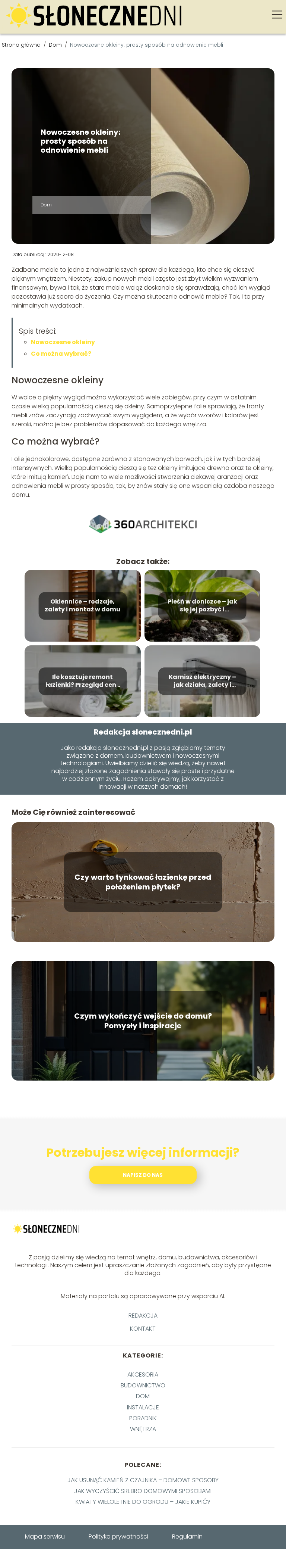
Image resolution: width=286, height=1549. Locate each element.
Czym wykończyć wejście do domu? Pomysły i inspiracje (143, 1021)
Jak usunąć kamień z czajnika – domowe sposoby (143, 1480)
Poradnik (143, 1418)
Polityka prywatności (118, 1536)
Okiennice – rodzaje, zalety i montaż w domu (82, 606)
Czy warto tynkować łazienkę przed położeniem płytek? (142, 882)
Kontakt (143, 1329)
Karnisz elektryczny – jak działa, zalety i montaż (202, 681)
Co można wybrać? (61, 353)
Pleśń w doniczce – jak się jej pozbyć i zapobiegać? (202, 606)
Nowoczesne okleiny (63, 342)
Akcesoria (142, 1374)
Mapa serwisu (45, 1536)
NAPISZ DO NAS (143, 1175)
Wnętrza (143, 1429)
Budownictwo (143, 1385)
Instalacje (143, 1407)
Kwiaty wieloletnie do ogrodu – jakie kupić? (143, 1501)
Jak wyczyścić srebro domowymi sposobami (143, 1491)
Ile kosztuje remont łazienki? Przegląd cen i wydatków (82, 681)
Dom (56, 45)
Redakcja (143, 1316)
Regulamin (187, 1536)
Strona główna (22, 45)
